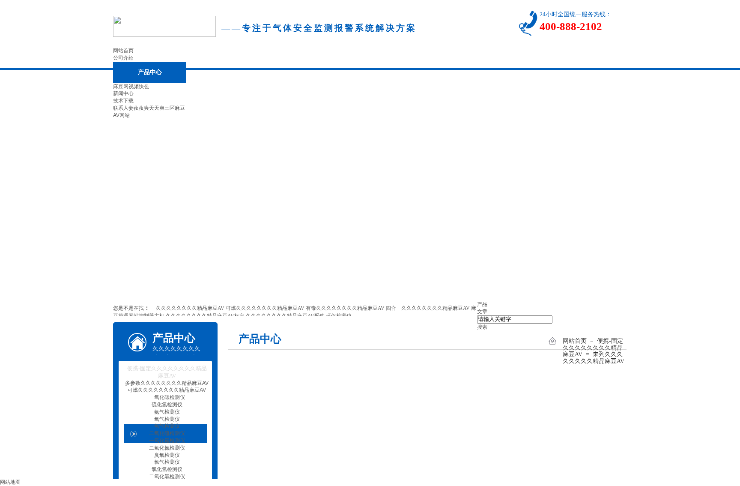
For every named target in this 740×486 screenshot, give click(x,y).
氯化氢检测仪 (167, 469)
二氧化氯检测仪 (167, 477)
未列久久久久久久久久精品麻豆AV (593, 357)
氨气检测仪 (167, 412)
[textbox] (514, 319)
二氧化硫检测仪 (167, 433)
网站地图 (10, 482)
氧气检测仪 (167, 419)
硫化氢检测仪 (167, 405)
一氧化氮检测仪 (167, 441)
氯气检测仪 (167, 462)
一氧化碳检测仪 (167, 397)
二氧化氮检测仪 (167, 448)
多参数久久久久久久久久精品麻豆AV (167, 383)
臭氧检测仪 (167, 455)
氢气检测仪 (167, 426)
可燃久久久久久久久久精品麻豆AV (167, 390)
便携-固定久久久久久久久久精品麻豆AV (593, 347)
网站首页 (575, 341)
